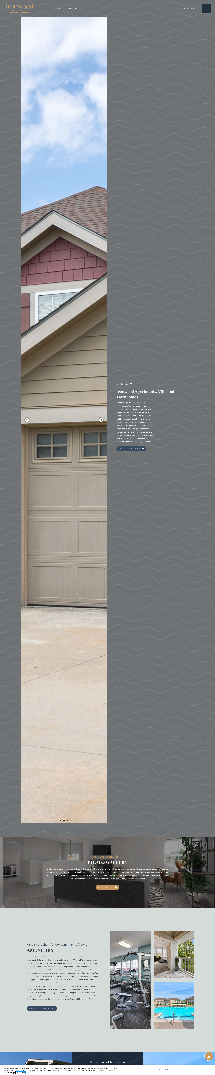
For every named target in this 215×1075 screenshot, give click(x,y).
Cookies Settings (165, 1070)
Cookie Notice (20, 1073)
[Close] (211, 1069)
